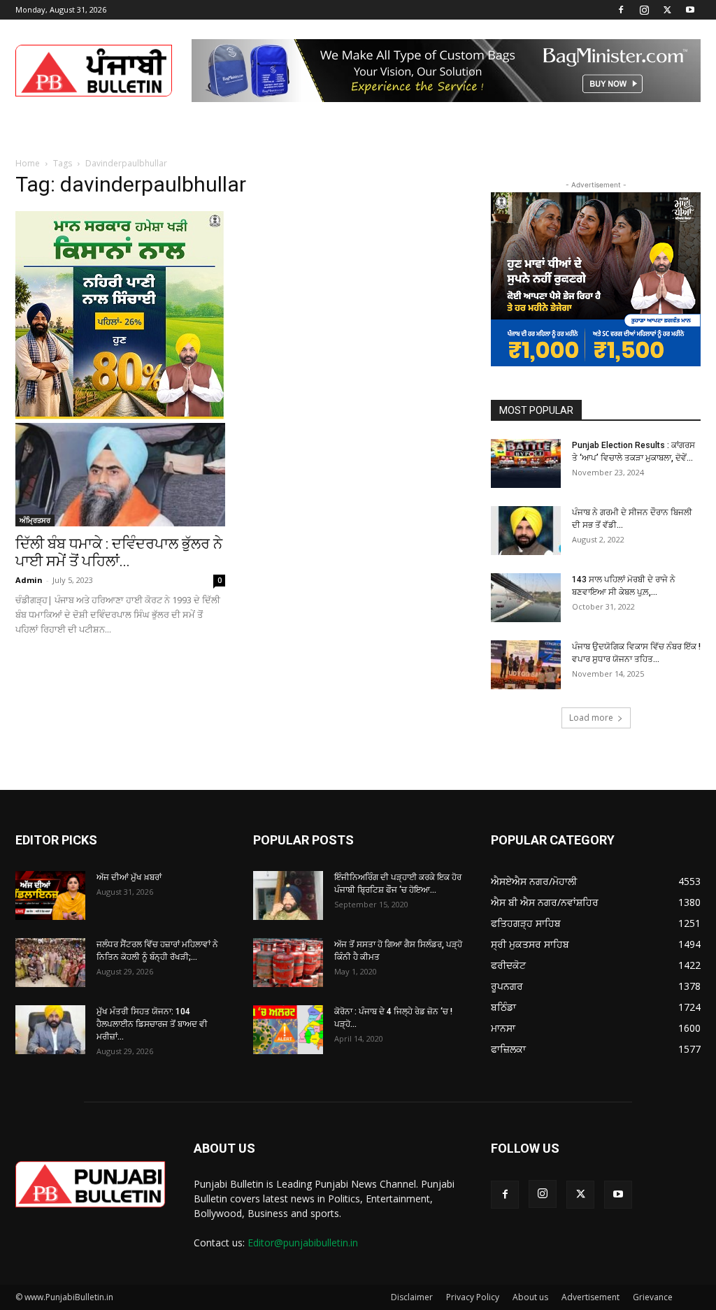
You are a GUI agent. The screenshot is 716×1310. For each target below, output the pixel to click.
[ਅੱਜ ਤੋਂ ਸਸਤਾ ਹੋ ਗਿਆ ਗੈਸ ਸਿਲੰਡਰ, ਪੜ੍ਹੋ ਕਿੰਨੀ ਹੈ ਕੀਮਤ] (288, 962)
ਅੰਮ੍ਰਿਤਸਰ (35, 520)
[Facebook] (620, 10)
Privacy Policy (472, 1297)
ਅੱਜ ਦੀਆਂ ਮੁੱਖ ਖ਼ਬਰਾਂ (129, 877)
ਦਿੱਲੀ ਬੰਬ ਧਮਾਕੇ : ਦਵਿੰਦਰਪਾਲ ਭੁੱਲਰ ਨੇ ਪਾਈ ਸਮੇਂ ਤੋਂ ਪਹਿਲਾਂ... (118, 552)
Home (27, 163)
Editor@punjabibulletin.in (303, 1242)
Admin (29, 580)
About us (530, 1297)
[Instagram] (643, 10)
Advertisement (590, 1297)
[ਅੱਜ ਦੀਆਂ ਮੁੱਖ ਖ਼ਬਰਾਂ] (50, 895)
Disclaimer (412, 1297)
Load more (591, 718)
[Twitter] (667, 10)
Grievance (653, 1297)
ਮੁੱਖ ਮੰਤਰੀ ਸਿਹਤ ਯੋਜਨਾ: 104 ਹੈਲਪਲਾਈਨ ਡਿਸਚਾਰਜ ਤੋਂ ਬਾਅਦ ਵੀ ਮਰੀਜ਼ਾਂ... (152, 1024)
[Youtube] (690, 10)
